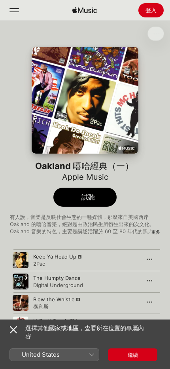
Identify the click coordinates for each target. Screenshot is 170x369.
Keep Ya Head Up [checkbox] (54, 256)
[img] (84, 10)
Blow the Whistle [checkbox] (54, 299)
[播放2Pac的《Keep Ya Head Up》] (20, 260)
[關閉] (13, 329)
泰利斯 (41, 306)
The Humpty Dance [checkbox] (57, 278)
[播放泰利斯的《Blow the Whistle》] (20, 303)
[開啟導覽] (14, 10)
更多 (155, 232)
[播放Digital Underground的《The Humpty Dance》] (20, 281)
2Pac (39, 264)
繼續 (133, 355)
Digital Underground (58, 285)
